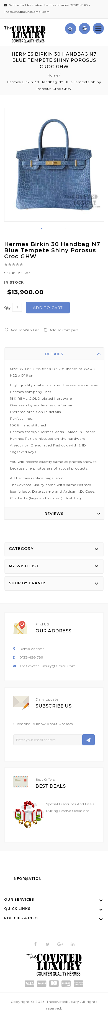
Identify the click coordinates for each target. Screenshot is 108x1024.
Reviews (54, 513)
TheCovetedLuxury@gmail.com (47, 666)
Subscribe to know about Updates (43, 724)
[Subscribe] (88, 739)
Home (53, 75)
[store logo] (24, 34)
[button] (41, 228)
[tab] (54, 354)
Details (54, 354)
